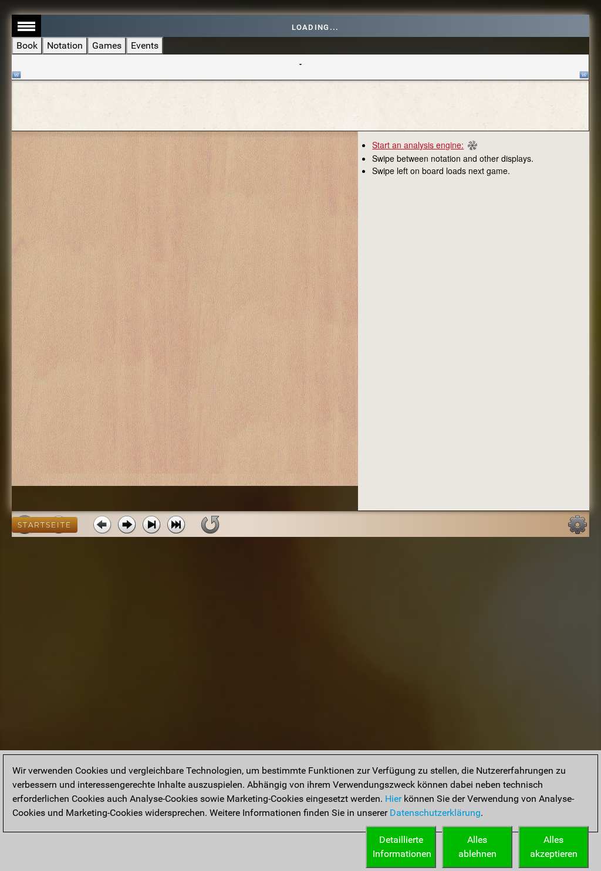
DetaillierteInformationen (402, 846)
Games (106, 45)
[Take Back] (102, 524)
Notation (65, 45)
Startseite (45, 524)
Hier (393, 798)
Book (27, 45)
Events (144, 45)
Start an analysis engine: (418, 145)
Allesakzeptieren (554, 846)
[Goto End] (151, 524)
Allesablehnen (477, 846)
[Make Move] (126, 524)
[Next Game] (176, 524)
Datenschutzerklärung (435, 812)
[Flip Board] (210, 524)
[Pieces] (577, 524)
